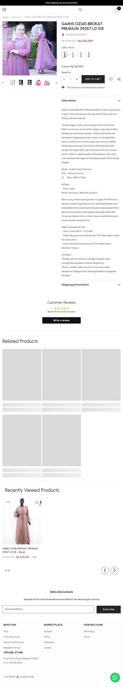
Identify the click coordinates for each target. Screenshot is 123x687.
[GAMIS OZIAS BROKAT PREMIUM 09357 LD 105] (21, 521)
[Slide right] (114, 570)
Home (5, 17)
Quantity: (66, 72)
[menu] (4, 9)
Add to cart (93, 79)
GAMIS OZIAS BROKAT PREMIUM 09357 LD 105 (20, 550)
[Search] (80, 10)
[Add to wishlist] (111, 79)
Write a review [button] (61, 320)
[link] (21, 404)
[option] (29, 48)
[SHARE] (118, 79)
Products (16, 17)
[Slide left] (105, 570)
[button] (3, 82)
